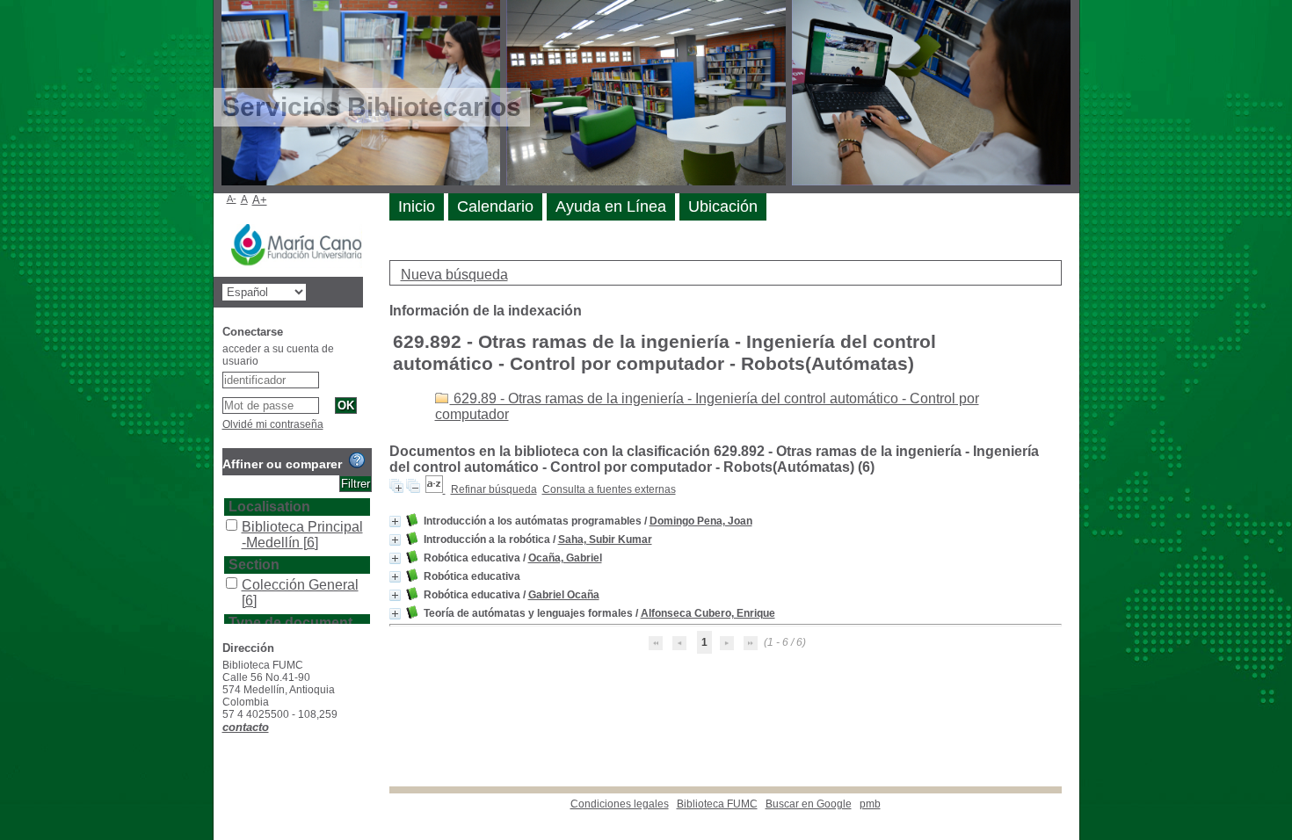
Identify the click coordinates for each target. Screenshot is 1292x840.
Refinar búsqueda (494, 489)
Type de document (290, 622)
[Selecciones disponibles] (435, 489)
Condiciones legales (619, 804)
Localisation (269, 506)
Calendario (495, 206)
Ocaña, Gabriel (565, 558)
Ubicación (723, 206)
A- (231, 198)
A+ (259, 199)
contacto (245, 727)
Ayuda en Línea (610, 206)
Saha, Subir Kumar (605, 539)
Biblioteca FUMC (717, 804)
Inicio (416, 206)
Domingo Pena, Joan (701, 521)
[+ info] (395, 521)
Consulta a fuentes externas (609, 489)
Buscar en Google (809, 804)
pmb (870, 804)
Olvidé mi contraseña (272, 424)
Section (254, 564)
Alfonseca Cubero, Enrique (708, 613)
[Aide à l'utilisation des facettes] (357, 460)
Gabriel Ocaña (563, 595)
